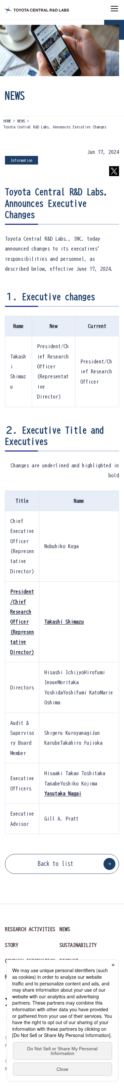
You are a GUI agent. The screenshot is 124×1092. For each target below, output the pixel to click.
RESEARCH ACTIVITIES (30, 929)
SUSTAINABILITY (78, 945)
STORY (11, 945)
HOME (7, 121)
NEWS (21, 121)
